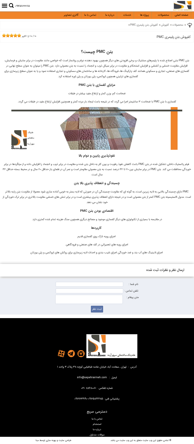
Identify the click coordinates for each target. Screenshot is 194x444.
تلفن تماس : (131, 291)
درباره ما (109, 15)
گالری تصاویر (71, 15)
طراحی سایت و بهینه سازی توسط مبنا (53, 440)
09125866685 (22, 6)
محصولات (163, 15)
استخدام (97, 424)
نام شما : (133, 284)
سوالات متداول (97, 435)
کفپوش (165, 25)
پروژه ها (144, 15)
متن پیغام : (132, 297)
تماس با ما (90, 15)
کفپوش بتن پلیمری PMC (144, 25)
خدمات (127, 15)
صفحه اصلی (181, 15)
